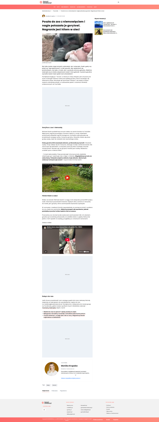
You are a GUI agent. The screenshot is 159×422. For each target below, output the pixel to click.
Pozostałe (89, 6)
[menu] (44, 410)
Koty (58, 6)
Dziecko (54, 385)
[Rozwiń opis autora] (75, 375)
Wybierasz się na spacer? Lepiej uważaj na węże (60, 312)
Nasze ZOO (72, 6)
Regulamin (115, 419)
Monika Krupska (50, 16)
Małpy (48, 385)
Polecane (55, 391)
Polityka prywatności (98, 419)
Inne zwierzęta (64, 6)
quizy (95, 6)
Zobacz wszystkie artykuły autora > (71, 378)
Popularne (63, 391)
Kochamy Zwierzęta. (49, 308)
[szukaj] (118, 2)
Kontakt (108, 419)
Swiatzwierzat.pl (46, 11)
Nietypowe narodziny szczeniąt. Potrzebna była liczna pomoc (64, 313)
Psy (54, 6)
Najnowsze (45, 390)
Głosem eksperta (81, 6)
